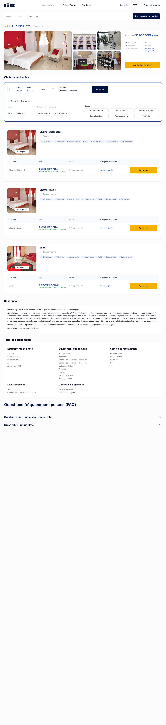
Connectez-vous (152, 5)
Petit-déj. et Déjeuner (146, 110)
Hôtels (9, 16)
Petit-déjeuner (121, 110)
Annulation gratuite (43, 113)
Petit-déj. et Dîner (96, 116)
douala (20, 16)
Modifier (100, 89)
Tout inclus (146, 116)
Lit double (52, 107)
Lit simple (39, 107)
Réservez (143, 170)
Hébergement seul (96, 110)
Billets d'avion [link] (69, 5)
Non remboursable (61, 113)
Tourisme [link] (86, 5)
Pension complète (121, 116)
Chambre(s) (62, 87)
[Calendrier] (26, 89)
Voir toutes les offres (142, 65)
